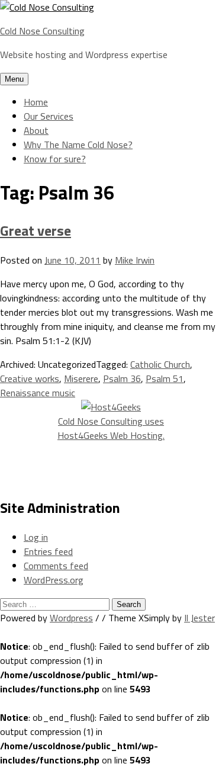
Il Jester (199, 618)
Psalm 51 (165, 378)
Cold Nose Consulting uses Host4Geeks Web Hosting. (111, 428)
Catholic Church (160, 364)
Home (36, 102)
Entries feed (48, 551)
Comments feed (56, 566)
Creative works (29, 378)
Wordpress (71, 618)
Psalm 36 (122, 378)
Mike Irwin (135, 260)
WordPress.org (53, 580)
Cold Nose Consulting (42, 31)
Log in (36, 537)
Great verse (35, 230)
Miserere (81, 378)
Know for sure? (55, 159)
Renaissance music (37, 393)
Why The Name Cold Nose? (78, 144)
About (36, 130)
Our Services (48, 116)
